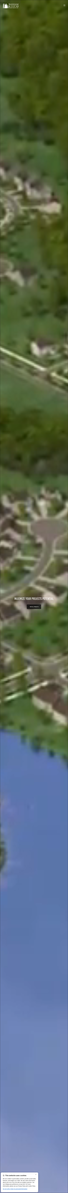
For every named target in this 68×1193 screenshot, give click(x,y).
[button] (64, 5)
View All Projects (34, 607)
